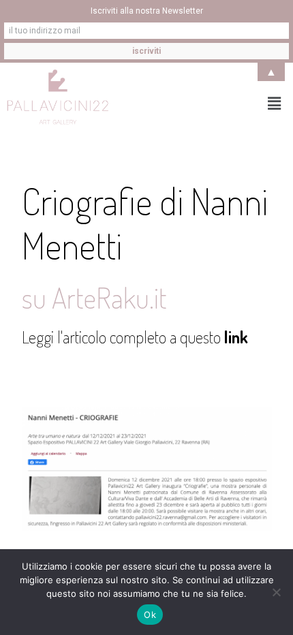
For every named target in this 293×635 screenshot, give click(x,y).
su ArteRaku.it (94, 297)
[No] (276, 592)
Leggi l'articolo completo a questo (135, 336)
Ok (150, 614)
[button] (274, 104)
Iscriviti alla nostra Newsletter (147, 11)
